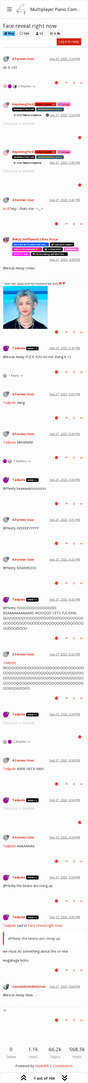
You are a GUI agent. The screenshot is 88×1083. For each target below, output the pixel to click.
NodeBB (42, 1065)
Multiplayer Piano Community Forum (55, 9)
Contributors (63, 1065)
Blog (10, 33)
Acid (6, 208)
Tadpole (18, 348)
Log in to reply (69, 41)
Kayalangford (23, 104)
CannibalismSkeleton (29, 987)
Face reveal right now (45, 925)
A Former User (23, 59)
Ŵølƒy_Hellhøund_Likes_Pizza (35, 239)
